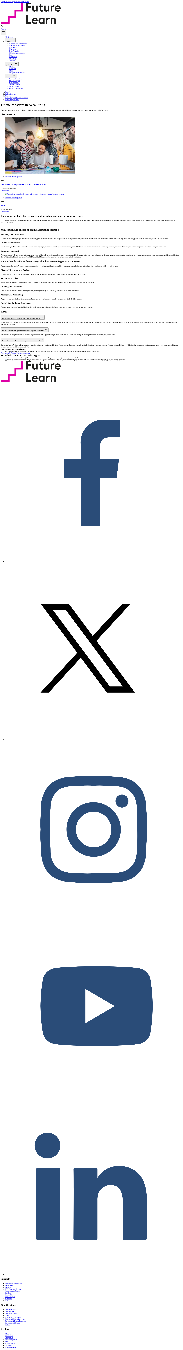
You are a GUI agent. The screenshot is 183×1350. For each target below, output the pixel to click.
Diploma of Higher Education (15, 1319)
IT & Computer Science (13, 1289)
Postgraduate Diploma (12, 1323)
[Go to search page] (2, 27)
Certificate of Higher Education (15, 1321)
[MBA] (34, 194)
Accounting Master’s (12, 100)
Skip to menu (15, 2)
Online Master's (10, 1311)
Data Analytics (10, 1297)
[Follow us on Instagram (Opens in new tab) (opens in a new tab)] (93, 918)
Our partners (9, 1338)
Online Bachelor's (11, 1313)
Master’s (8, 96)
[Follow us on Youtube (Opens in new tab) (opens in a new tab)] (93, 1096)
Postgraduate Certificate (13, 1317)
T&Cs (7, 1341)
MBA (7, 1315)
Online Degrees (10, 94)
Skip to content (6, 2)
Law (6, 1301)
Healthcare (8, 1287)
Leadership (8, 1295)
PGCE (7, 1325)
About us (8, 1334)
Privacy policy (10, 1343)
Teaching (8, 1293)
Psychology (9, 1285)
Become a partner (11, 1340)
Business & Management (13, 177)
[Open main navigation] (3, 32)
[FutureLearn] (31, 381)
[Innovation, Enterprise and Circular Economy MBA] (40, 173)
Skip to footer (24, 2)
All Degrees (9, 37)
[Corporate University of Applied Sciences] (31, 23)
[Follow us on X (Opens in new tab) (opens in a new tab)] (93, 739)
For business (9, 1336)
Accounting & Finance (12, 1291)
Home (7, 92)
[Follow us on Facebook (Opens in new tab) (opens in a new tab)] (93, 561)
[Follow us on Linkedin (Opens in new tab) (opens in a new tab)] (93, 1274)
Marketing (8, 1299)
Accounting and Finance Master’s (16, 98)
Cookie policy (10, 1345)
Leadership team (10, 1347)
